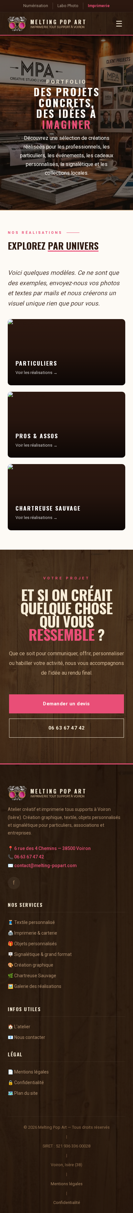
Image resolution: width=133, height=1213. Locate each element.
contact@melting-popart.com (45, 865)
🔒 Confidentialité (26, 1082)
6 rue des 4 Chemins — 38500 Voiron (52, 848)
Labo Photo (67, 5)
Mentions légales (67, 1183)
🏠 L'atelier (19, 1026)
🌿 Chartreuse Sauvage (32, 975)
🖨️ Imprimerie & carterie (32, 933)
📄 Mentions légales (28, 1071)
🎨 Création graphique (30, 965)
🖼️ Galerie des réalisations (34, 986)
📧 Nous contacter (26, 1037)
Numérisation (35, 5)
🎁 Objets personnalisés (32, 943)
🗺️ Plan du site (23, 1093)
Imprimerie (99, 5)
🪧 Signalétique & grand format (40, 954)
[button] (66, 352)
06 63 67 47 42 (29, 856)
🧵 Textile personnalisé (31, 922)
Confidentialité (66, 1202)
